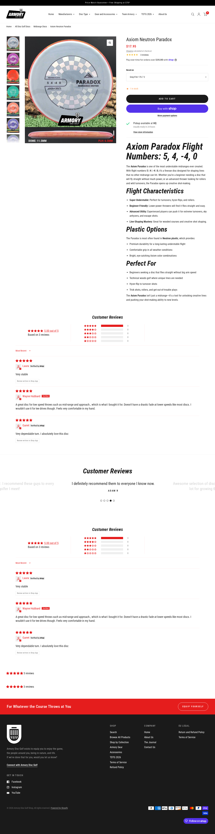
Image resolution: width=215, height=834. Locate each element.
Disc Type (83, 14)
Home (51, 14)
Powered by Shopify (59, 808)
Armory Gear (116, 747)
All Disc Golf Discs (22, 26)
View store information (143, 132)
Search (113, 732)
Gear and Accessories (105, 14)
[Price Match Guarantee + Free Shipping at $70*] (107, 2)
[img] (24, 360)
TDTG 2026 (146, 14)
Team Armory (128, 14)
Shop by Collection (119, 742)
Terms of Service (118, 762)
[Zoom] (110, 43)
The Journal (150, 742)
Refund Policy (117, 767)
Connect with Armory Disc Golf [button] (22, 765)
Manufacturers (65, 14)
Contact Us (149, 747)
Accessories (116, 752)
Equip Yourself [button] (193, 706)
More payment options (167, 115)
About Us (162, 14)
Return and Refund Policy (191, 732)
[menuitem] (51, 14)
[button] (90, 326)
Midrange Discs (40, 26)
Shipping (129, 51)
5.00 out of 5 (51, 330)
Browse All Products (120, 737)
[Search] (193, 14)
